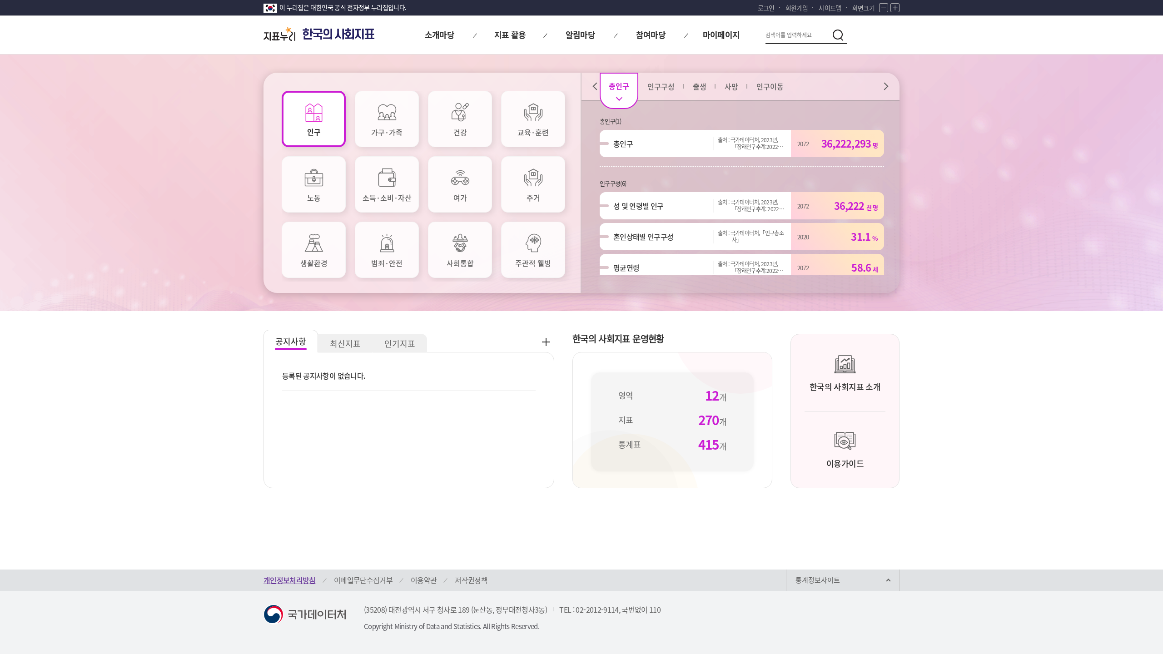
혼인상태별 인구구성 (643, 237)
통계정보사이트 (817, 580)
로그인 (766, 7)
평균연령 (626, 267)
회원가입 (796, 7)
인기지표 (399, 343)
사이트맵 (830, 7)
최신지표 (345, 343)
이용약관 (424, 580)
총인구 (623, 144)
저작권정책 (471, 580)
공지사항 (290, 341)
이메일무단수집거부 (363, 580)
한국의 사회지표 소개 (845, 387)
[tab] (314, 119)
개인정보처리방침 (289, 580)
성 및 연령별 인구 (638, 206)
